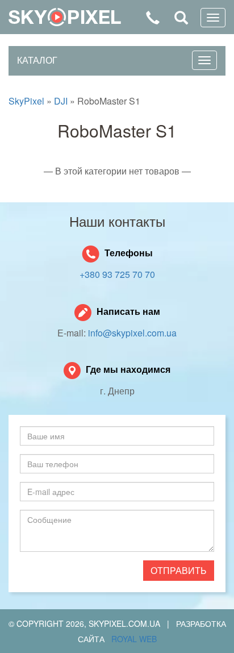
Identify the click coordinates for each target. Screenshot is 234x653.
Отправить (179, 570)
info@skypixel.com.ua (132, 332)
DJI (61, 100)
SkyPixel (65, 17)
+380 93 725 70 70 (117, 274)
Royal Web (134, 638)
